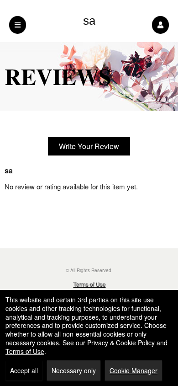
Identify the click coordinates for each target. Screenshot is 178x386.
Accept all (24, 370)
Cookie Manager (133, 370)
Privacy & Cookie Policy (121, 342)
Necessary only (74, 370)
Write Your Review (89, 146)
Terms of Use (89, 284)
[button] (160, 25)
